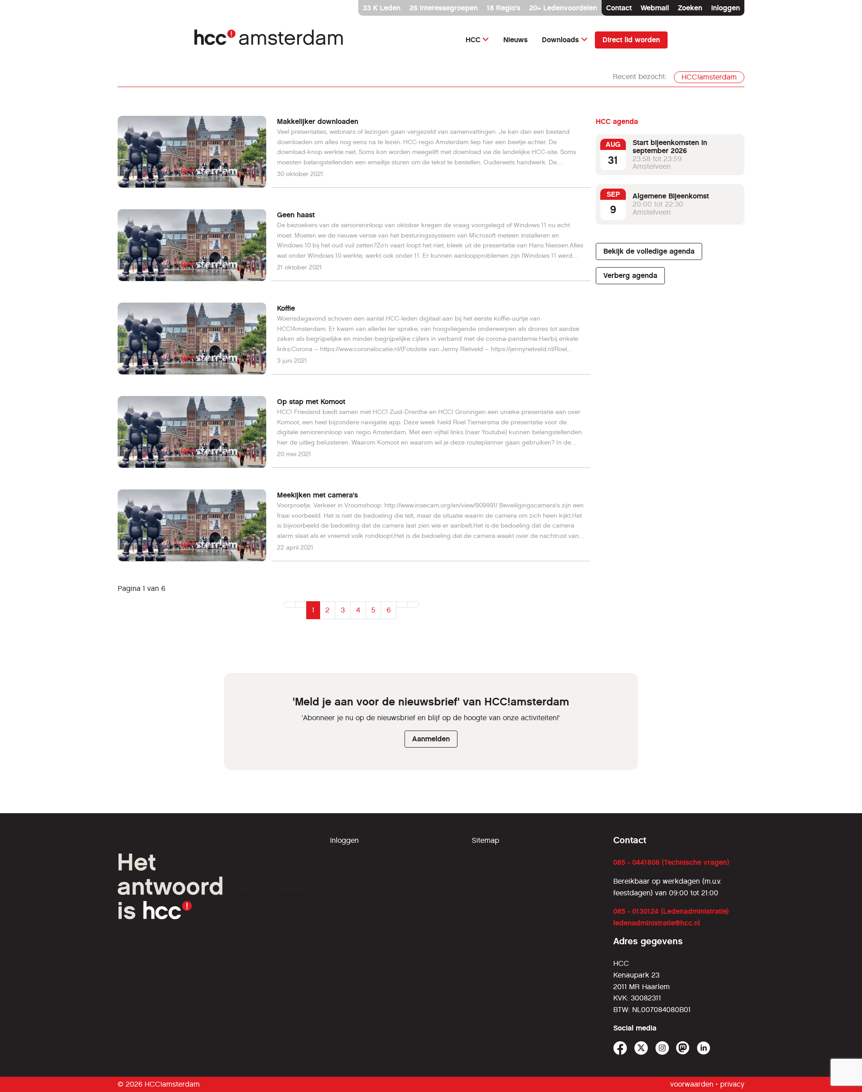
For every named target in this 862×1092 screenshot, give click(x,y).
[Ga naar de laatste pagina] (413, 604)
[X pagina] (641, 1048)
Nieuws (515, 39)
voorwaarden (691, 1084)
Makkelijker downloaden (317, 121)
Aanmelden (431, 739)
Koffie (286, 308)
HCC (473, 39)
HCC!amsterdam (709, 77)
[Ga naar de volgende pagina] (402, 604)
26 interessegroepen (443, 8)
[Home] (269, 39)
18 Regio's (503, 8)
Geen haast (296, 215)
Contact (619, 8)
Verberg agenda (630, 275)
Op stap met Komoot (311, 401)
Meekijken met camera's (317, 495)
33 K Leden (381, 8)
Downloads (560, 39)
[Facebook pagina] (620, 1048)
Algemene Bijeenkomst (671, 196)
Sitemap (485, 840)
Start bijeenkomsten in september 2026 (670, 146)
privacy (732, 1084)
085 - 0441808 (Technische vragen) (671, 862)
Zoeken (690, 8)
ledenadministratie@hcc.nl (656, 923)
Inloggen (725, 8)
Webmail (655, 8)
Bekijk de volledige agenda (649, 251)
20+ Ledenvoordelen (563, 8)
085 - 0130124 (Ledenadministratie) (671, 911)
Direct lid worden (631, 39)
